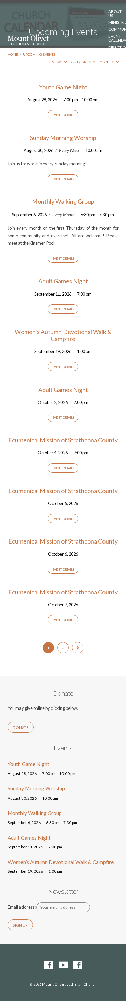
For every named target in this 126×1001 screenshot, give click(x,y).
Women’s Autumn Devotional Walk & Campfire (63, 335)
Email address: (22, 907)
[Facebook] (48, 965)
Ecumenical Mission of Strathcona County (63, 440)
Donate (116, 58)
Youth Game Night (63, 87)
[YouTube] (63, 965)
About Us (115, 13)
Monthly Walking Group (63, 201)
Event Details (63, 115)
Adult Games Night (63, 281)
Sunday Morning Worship (63, 137)
